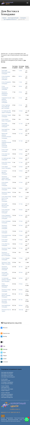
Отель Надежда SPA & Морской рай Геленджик (6, 106)
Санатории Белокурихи (7, 394)
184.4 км (21, 309)
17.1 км (20, 248)
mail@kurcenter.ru (15, 409)
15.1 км (20, 196)
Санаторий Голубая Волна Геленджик (5, 125)
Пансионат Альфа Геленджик (6, 290)
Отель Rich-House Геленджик (6, 163)
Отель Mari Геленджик (4, 231)
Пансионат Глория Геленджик (6, 115)
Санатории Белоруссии (7, 397)
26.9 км (20, 272)
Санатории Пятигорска (7, 373)
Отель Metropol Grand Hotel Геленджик (6, 211)
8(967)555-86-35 (15, 412)
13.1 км (20, 123)
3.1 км (20, 98)
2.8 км (20, 86)
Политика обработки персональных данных (10, 421)
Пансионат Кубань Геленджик (6, 188)
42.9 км (20, 278)
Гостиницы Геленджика (7, 382)
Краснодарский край (13, 17)
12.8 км (20, 129)
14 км (20, 176)
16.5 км (20, 225)
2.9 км (20, 92)
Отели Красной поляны (7, 383)
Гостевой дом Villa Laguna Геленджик (6, 111)
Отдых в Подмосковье (6, 395)
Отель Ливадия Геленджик (5, 258)
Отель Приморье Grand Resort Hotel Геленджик (6, 217)
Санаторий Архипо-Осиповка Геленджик (6, 295)
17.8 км (20, 235)
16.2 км (20, 215)
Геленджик (23, 17)
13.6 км (20, 111)
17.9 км (20, 258)
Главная (4, 17)
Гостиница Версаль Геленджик (4, 172)
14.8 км (20, 188)
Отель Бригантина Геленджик (6, 236)
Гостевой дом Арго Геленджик (6, 158)
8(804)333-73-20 (5, 412)
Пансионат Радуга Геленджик (6, 248)
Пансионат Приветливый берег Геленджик (6, 178)
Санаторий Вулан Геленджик (6, 306)
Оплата (20, 419)
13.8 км (20, 171)
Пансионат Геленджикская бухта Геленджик (6, 254)
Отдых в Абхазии (5, 392)
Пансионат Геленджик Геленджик (4, 227)
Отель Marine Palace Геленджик (6, 120)
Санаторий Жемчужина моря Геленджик (6, 72)
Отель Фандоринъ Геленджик (6, 82)
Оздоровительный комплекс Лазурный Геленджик (6, 100)
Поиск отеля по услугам (19, 418)
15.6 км (20, 158)
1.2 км (20, 70)
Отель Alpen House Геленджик (6, 167)
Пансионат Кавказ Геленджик (6, 193)
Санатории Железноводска (8, 377)
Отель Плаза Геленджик (5, 150)
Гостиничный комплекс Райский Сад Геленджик (6, 279)
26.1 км (20, 266)
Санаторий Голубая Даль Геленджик (5, 274)
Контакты (3, 418)
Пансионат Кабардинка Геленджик (5, 93)
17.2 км (20, 244)
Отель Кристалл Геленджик (6, 154)
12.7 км (20, 162)
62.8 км (20, 289)
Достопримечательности (10, 19)
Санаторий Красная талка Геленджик (5, 205)
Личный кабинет (9, 418)
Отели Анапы (4, 379)
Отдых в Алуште (5, 390)
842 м (20, 76)
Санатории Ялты (5, 387)
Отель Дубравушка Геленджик (5, 285)
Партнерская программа (13, 419)
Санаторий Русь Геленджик (6, 130)
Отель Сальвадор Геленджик (6, 221)
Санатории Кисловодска (7, 372)
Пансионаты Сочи (5, 380)
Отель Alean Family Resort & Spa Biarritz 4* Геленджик (6, 199)
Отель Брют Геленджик (5, 240)
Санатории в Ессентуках (7, 375)
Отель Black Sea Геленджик (6, 244)
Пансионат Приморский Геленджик (5, 268)
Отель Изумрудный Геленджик (5, 88)
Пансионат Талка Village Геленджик (6, 263)
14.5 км (20, 182)
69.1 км (20, 294)
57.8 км (20, 284)
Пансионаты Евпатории (7, 389)
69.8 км (20, 305)
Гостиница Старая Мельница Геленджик (6, 301)
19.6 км (20, 209)
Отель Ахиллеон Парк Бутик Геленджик (6, 78)
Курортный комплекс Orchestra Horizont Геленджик (6, 136)
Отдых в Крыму (5, 386)
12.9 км (20, 154)
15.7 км (20, 204)
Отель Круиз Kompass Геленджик (5, 184)
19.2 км (20, 221)
